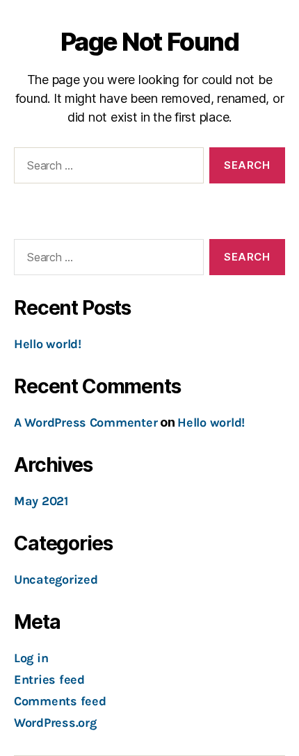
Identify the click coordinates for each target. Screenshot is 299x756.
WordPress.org (55, 722)
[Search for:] (106, 168)
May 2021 (41, 501)
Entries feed (49, 679)
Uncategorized (56, 579)
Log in (31, 658)
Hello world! (47, 344)
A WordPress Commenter (85, 422)
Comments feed (60, 701)
